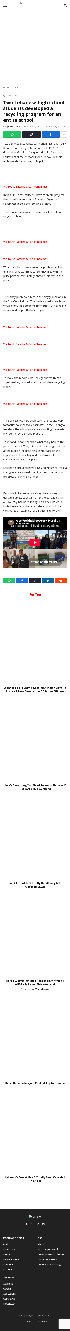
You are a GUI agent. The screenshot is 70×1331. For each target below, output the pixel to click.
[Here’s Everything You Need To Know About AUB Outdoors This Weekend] (35, 739)
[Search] (65, 5)
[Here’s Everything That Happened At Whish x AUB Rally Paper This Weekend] (35, 935)
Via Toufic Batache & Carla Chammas (25, 186)
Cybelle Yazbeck (13, 126)
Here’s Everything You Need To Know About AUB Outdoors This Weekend (35, 787)
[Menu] (5, 5)
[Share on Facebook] (51, 134)
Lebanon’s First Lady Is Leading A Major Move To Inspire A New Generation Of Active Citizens (35, 689)
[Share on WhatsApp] (12, 134)
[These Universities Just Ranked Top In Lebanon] (35, 1037)
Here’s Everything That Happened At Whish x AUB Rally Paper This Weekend (35, 982)
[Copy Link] (31, 134)
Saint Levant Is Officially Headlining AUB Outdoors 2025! (35, 884)
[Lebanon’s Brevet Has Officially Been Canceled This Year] (35, 1131)
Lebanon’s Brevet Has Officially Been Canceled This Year (35, 1179)
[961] (35, 5)
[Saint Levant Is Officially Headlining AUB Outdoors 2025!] (35, 837)
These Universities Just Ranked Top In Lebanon (35, 1083)
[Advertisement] (35, 48)
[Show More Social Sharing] (64, 134)
